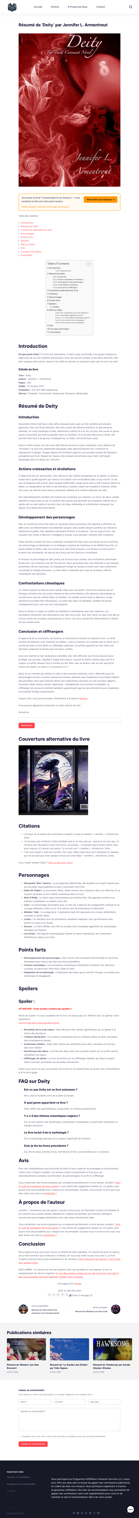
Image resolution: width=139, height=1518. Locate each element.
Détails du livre (66, 271)
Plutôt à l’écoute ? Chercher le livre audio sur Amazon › (45, 207)
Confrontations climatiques (68, 285)
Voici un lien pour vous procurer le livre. (39, 1022)
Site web (94, 1402)
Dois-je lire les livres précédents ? (73, 323)
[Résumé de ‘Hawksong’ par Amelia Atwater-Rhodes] (112, 1349)
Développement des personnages (70, 282)
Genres (55, 6)
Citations (53, 294)
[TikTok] (94, 1513)
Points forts (27, 237)
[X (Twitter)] (78, 1513)
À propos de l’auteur (31, 251)
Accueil (38, 6)
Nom (24, 1402)
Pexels (78, 1283)
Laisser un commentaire (33, 1444)
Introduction (27, 222)
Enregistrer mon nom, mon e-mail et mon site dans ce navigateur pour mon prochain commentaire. (64, 1436)
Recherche (24, 712)
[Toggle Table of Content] (87, 264)
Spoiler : (56, 307)
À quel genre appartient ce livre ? (72, 315)
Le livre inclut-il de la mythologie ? (73, 320)
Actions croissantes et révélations (70, 279)
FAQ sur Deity (28, 244)
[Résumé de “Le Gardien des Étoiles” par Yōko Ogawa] (69, 1349)
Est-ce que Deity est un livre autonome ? (75, 313)
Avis (23, 248)
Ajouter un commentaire (33, 1411)
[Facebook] (74, 1513)
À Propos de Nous (77, 6)
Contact (100, 6)
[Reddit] (86, 1513)
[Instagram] (90, 1513)
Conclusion (26, 255)
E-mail (59, 1402)
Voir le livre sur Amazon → (101, 199)
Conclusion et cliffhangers (67, 288)
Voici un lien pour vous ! (60, 862)
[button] (130, 1509)
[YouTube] (98, 1513)
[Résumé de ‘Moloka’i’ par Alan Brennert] (26, 1349)
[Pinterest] (82, 1513)
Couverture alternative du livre (36, 230)
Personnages (27, 233)
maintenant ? (50, 1193)
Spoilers (25, 240)
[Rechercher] (130, 6)
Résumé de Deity (29, 226)
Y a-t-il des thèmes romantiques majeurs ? (75, 318)
